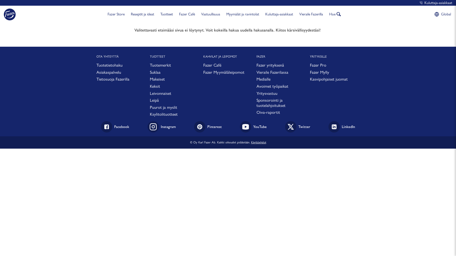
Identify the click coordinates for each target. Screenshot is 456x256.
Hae (332, 14)
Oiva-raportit (268, 112)
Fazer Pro (318, 65)
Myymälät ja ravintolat (242, 14)
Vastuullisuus (210, 14)
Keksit (155, 86)
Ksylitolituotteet (164, 114)
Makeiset (157, 79)
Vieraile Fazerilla (311, 14)
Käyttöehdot (258, 142)
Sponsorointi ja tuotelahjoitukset (270, 103)
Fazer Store (116, 14)
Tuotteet (166, 14)
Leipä (154, 100)
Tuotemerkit (160, 65)
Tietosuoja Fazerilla (112, 79)
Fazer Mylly (319, 72)
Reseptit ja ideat (142, 14)
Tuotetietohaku (109, 65)
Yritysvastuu (266, 93)
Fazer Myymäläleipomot (223, 72)
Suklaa (155, 72)
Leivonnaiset (160, 93)
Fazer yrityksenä (270, 65)
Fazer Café (187, 14)
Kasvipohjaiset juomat (329, 79)
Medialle (263, 79)
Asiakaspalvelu (108, 72)
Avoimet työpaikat (272, 86)
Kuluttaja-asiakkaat (438, 2)
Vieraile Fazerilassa (272, 72)
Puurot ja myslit (163, 107)
